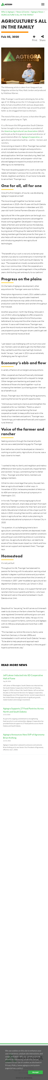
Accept (35, 1072)
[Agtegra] (6, 4)
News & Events (22, 12)
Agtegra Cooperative (31, 137)
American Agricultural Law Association (21, 131)
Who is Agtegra (7, 12)
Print (34, 40)
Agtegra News (37, 12)
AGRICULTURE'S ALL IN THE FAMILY (17, 15)
